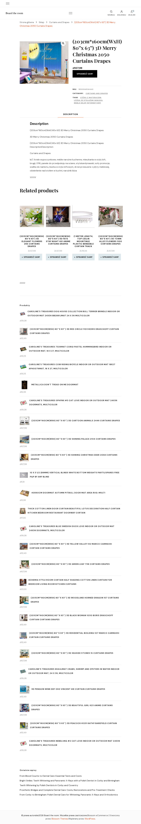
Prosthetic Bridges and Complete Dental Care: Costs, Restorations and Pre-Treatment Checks (67, 790)
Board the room (14, 13)
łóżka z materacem (90, 97)
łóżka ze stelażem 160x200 (88, 100)
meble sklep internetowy (87, 103)
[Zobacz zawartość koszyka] (132, 12)
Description (70, 114)
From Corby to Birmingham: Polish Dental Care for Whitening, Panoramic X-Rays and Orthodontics (69, 794)
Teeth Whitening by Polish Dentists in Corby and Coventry (49, 785)
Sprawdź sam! (85, 74)
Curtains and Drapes (97, 93)
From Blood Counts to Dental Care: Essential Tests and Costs (51, 775)
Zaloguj (121, 15)
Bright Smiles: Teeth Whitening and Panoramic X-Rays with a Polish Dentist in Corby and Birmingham (70, 780)
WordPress (90, 818)
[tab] (70, 114)
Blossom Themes (59, 818)
